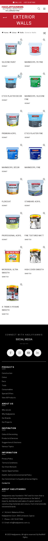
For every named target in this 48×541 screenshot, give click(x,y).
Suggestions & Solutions (11, 442)
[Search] (39, 8)
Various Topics (8, 447)
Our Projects (7, 422)
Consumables (7, 389)
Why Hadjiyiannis (8, 414)
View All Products (9, 398)
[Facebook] (10, 352)
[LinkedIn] (37, 352)
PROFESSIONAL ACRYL (11, 235)
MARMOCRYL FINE (32, 167)
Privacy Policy (7, 459)
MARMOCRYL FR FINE (34, 62)
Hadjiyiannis (16, 534)
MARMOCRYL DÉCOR (11, 167)
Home (6, 33)
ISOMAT (4, 66)
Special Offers (7, 394)
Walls (22, 33)
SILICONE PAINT (9, 62)
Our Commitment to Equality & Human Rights (20, 479)
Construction (7, 373)
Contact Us (6, 483)
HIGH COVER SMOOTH (34, 269)
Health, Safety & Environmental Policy (17, 475)
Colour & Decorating (9, 434)
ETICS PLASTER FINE (34, 133)
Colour (14, 33)
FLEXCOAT (6, 201)
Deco (4, 381)
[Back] (5, 17)
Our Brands (6, 418)
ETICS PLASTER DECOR (12, 96)
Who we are (6, 410)
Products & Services (10, 438)
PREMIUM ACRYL (9, 133)
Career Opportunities (10, 471)
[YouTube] (28, 352)
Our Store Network (9, 467)
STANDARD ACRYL (32, 201)
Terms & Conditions (9, 463)
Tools (4, 385)
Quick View (21, 40)
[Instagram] (19, 352)
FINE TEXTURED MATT (34, 235)
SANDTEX (28, 239)
